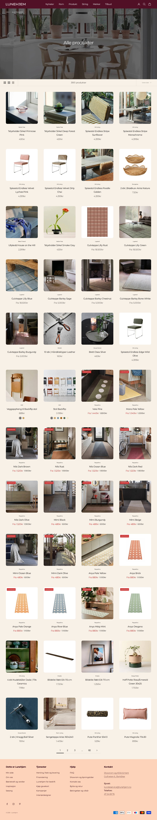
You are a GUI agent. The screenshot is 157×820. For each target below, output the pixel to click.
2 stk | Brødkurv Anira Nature (135, 188)
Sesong (9, 791)
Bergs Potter (135, 676)
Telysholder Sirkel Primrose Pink (22, 133)
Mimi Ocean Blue (22, 573)
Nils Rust (59, 466)
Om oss (9, 777)
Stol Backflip (59, 409)
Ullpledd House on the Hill (21, 245)
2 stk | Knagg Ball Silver (22, 737)
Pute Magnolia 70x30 (135, 737)
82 (89, 750)
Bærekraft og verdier (15, 782)
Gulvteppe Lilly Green (135, 245)
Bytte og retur (76, 786)
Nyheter (50, 4)
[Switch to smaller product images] (9, 82)
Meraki (60, 348)
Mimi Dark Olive (59, 573)
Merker (96, 4)
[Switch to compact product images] (13, 82)
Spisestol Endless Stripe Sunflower (97, 133)
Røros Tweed (22, 241)
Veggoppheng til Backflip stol (22, 409)
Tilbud (108, 4)
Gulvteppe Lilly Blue (22, 298)
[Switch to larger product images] (5, 82)
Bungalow (135, 184)
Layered (97, 241)
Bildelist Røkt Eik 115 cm (59, 679)
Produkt (73, 4)
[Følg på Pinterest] (20, 804)
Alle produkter (17, 12)
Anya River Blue (59, 626)
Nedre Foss (22, 127)
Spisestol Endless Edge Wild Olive (135, 354)
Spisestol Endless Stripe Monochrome (135, 133)
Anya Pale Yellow (97, 573)
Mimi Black (59, 520)
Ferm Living (59, 733)
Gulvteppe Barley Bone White (135, 298)
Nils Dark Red (135, 466)
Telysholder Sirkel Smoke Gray (59, 245)
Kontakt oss (75, 782)
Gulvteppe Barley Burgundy (21, 352)
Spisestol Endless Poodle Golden (97, 190)
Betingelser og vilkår (79, 791)
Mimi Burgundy (97, 520)
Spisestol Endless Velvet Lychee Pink (22, 190)
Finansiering (42, 777)
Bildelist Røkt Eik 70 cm (97, 679)
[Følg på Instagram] (13, 804)
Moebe (60, 676)
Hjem (7, 12)
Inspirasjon (11, 786)
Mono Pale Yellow (135, 409)
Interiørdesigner (43, 795)
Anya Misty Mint (97, 626)
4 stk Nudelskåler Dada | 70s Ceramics (22, 681)
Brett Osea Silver (97, 352)
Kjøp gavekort (42, 786)
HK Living (97, 127)
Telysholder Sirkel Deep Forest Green (59, 133)
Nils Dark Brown (21, 466)
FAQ (72, 773)
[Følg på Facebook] (7, 804)
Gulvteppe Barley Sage (59, 298)
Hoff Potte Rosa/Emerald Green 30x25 (135, 681)
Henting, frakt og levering (47, 773)
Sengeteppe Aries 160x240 (59, 737)
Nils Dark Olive (21, 520)
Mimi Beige (135, 520)
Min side (9, 773)
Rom (61, 4)
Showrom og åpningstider (82, 777)
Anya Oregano (135, 626)
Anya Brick (135, 573)
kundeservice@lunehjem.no (117, 787)
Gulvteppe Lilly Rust (97, 245)
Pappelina (97, 405)
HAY (22, 405)
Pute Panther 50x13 (97, 737)
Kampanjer (41, 791)
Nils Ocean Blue (97, 466)
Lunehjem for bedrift (45, 782)
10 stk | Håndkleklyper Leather (59, 352)
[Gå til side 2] (97, 750)
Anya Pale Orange (22, 626)
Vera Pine (97, 409)
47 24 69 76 (109, 794)
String (85, 4)
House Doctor (97, 348)
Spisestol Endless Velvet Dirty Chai (59, 190)
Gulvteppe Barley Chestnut (97, 298)
